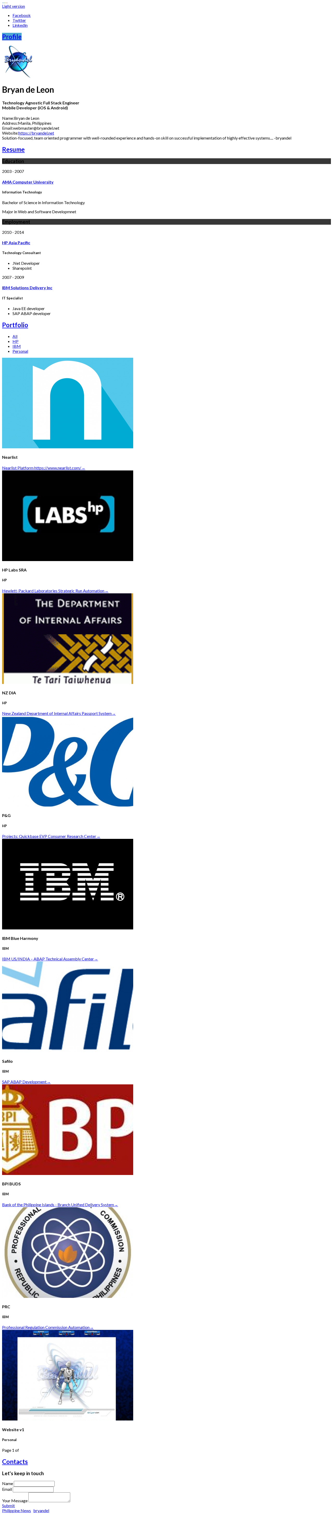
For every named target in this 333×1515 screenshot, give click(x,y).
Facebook (21, 15)
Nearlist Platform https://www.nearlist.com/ (43, 467)
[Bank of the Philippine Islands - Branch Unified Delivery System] (67, 1173)
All (14, 336)
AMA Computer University (28, 181)
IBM (16, 346)
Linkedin (20, 25)
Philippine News (16, 1510)
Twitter (19, 20)
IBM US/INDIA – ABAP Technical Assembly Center (50, 958)
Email (7, 1489)
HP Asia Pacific (16, 242)
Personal (20, 351)
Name (7, 1483)
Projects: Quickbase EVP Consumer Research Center (51, 836)
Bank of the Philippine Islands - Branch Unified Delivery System (60, 1204)
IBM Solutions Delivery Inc (27, 287)
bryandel (41, 1510)
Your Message (15, 1500)
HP (15, 341)
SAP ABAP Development (26, 1081)
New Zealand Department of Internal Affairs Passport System (59, 713)
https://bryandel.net (36, 132)
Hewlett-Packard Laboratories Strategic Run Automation (55, 590)
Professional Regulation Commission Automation (48, 1327)
